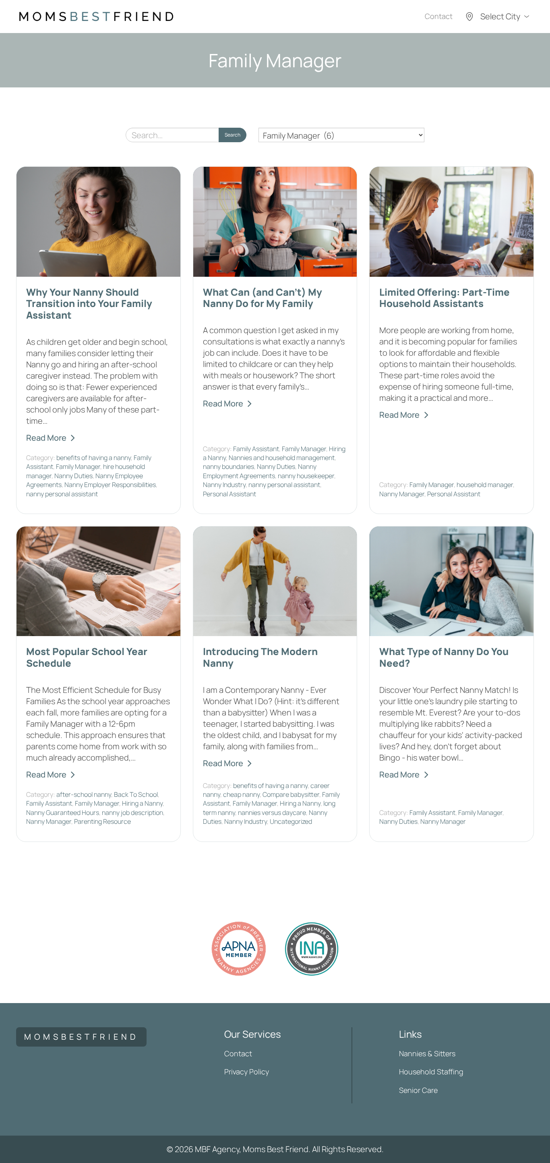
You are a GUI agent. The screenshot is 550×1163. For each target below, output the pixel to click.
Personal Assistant (229, 493)
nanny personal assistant (62, 493)
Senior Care (418, 1090)
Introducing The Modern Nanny (260, 657)
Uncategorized (291, 821)
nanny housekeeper (306, 475)
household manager (485, 484)
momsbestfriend (81, 1036)
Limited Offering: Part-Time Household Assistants (444, 297)
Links (410, 1034)
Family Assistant (256, 448)
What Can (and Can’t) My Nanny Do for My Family (262, 297)
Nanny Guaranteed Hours (62, 812)
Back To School (136, 794)
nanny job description (132, 812)
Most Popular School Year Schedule (86, 657)
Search (232, 134)
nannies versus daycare (272, 812)
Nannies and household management (282, 457)
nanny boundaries (228, 466)
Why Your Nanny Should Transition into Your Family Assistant (89, 303)
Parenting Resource (102, 821)
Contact (439, 16)
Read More (46, 437)
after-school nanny (83, 794)
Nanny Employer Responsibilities (110, 484)
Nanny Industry (224, 484)
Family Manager (78, 466)
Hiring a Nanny (142, 803)
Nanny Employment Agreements (259, 471)
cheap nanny (241, 794)
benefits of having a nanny (93, 457)
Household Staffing (431, 1071)
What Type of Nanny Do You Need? (444, 657)
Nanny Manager (401, 493)
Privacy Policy (246, 1071)
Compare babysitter (291, 794)
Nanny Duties (73, 475)
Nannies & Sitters (427, 1053)
